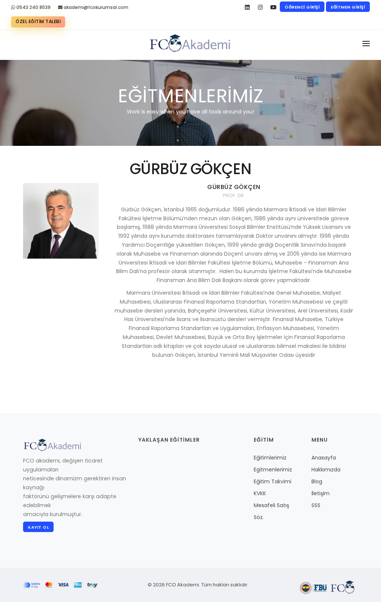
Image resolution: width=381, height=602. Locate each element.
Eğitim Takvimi (272, 481)
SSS (315, 505)
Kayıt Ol (38, 527)
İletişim (320, 493)
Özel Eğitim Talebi (38, 21)
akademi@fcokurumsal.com (95, 7)
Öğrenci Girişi (302, 7)
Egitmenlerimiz (273, 469)
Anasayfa (323, 457)
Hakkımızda (325, 469)
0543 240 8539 (33, 7)
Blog (316, 481)
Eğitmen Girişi (348, 7)
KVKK (260, 493)
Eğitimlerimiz (270, 457)
